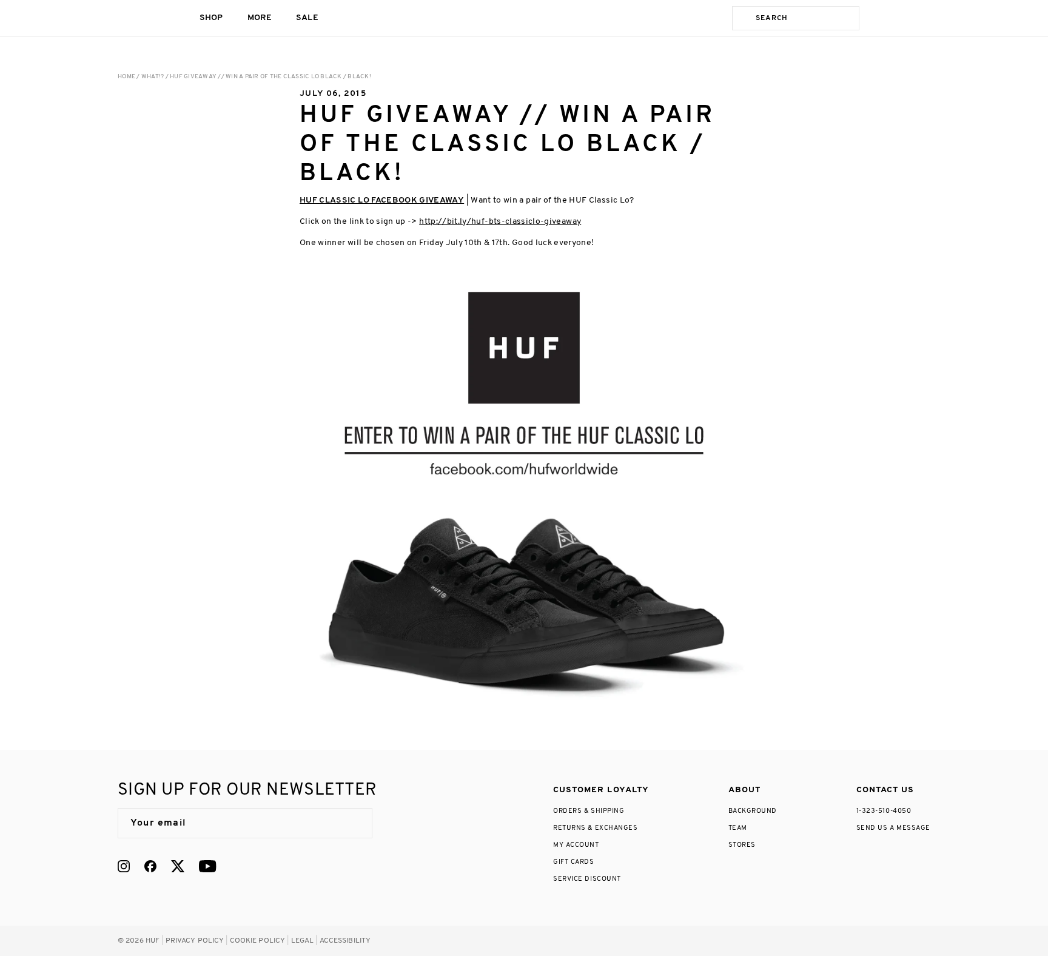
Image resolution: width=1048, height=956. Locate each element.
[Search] (742, 18)
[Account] (901, 18)
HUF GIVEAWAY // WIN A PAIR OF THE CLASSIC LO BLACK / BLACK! (270, 76)
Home (126, 76)
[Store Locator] (877, 18)
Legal (302, 940)
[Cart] (925, 18)
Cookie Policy (258, 940)
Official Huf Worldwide (145, 17)
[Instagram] (123, 866)
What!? (152, 76)
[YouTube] (207, 866)
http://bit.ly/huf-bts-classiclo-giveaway (500, 221)
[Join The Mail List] (350, 823)
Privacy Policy (195, 940)
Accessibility (345, 940)
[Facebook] (150, 866)
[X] (178, 866)
